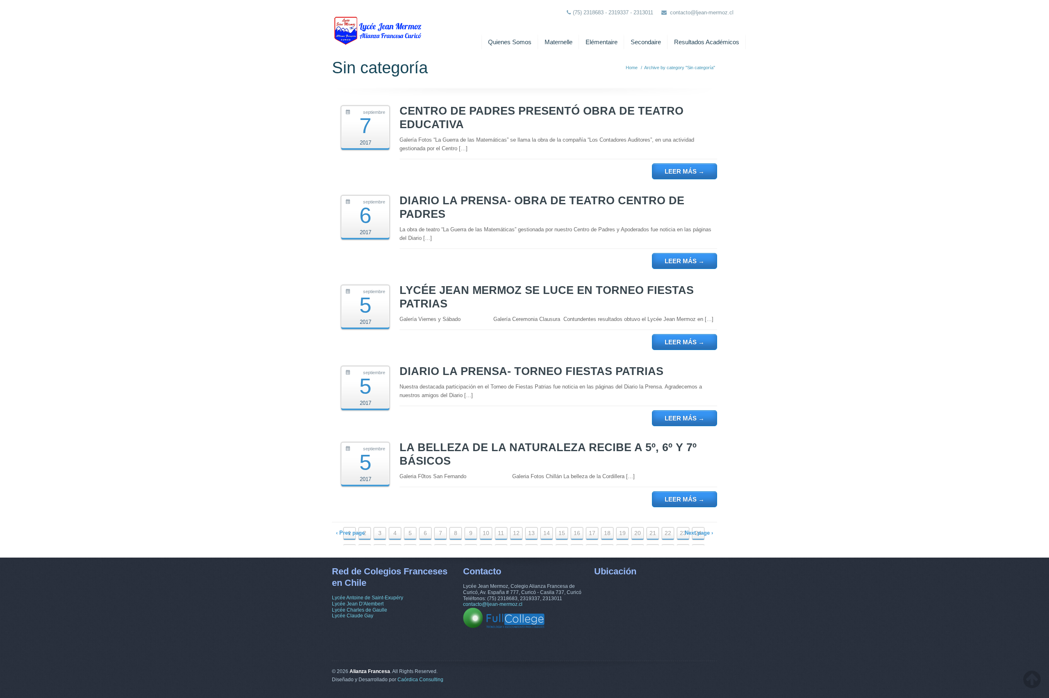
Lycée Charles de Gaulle (359, 610)
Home (632, 67)
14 (546, 533)
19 (622, 533)
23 (683, 533)
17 (592, 533)
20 (637, 533)
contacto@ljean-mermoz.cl (701, 12)
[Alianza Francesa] (379, 24)
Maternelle (558, 41)
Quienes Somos (509, 41)
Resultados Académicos (706, 41)
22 (668, 533)
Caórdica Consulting (420, 679)
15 (562, 533)
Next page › (699, 533)
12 (516, 533)
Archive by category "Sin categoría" (679, 67)
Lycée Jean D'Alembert (358, 604)
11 (501, 533)
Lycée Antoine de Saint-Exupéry (367, 598)
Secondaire (646, 41)
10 (486, 533)
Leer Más (684, 171)
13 (531, 533)
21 (652, 533)
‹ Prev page (350, 533)
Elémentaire (602, 41)
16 (577, 533)
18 (607, 533)
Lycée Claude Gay (352, 616)
